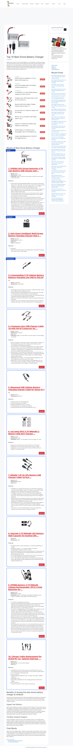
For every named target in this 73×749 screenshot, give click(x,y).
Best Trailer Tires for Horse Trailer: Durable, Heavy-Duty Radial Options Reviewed (58, 143)
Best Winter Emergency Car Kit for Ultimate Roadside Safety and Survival (58, 90)
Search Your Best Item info (57, 27)
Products (47, 3)
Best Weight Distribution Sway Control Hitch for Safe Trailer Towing (57, 114)
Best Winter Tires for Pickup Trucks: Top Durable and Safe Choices (57, 86)
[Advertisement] (36, 15)
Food (59, 3)
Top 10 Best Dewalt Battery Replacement (15, 740)
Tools (42, 3)
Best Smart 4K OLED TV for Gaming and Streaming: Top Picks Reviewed (58, 190)
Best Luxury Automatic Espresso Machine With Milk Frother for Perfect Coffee (58, 186)
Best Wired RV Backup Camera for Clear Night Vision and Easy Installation (58, 81)
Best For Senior (25, 3)
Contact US (53, 68)
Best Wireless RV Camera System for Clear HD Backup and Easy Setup (58, 172)
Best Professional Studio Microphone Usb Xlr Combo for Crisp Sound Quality (58, 177)
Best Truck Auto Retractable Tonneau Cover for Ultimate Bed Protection (58, 138)
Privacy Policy (54, 65)
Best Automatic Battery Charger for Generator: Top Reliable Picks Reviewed (58, 158)
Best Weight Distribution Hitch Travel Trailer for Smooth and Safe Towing (58, 106)
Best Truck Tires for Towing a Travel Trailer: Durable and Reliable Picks (57, 163)
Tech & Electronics (11, 739)
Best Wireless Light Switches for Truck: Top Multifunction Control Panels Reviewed (58, 77)
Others (53, 3)
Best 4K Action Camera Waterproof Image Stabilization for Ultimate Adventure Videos (58, 181)
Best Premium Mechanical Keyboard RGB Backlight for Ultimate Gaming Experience (57, 199)
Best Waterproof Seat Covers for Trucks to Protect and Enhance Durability (58, 127)
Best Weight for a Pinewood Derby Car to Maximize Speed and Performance (58, 123)
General (31, 3)
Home (18, 3)
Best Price (42, 79)
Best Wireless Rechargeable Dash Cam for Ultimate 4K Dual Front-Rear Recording (58, 101)
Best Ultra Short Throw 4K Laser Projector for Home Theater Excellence (58, 195)
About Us (53, 66)
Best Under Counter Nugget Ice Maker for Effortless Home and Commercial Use (58, 118)
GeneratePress (44, 747)
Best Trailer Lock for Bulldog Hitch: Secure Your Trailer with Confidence (58, 168)
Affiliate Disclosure (55, 69)
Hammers (37, 3)
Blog (64, 3)
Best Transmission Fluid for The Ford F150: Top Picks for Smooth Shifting (58, 151)
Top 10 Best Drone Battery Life (13, 741)
